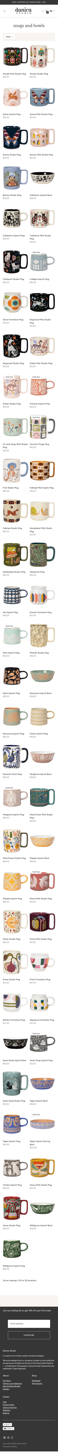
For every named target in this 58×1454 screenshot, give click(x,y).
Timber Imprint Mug (12, 1185)
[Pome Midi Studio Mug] (42, 922)
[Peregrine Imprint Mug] (15, 797)
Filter (8, 36)
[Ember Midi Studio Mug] (42, 346)
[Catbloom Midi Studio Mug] (42, 218)
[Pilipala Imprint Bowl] (42, 841)
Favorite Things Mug (39, 444)
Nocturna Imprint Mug (13, 733)
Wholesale (36, 1381)
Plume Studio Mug (11, 939)
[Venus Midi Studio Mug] (42, 1168)
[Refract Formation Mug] (15, 1003)
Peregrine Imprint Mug (13, 814)
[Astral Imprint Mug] (15, 97)
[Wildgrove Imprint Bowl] (42, 1208)
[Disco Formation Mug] (15, 302)
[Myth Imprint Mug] (15, 676)
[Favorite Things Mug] (42, 427)
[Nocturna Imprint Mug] (15, 716)
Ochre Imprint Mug (39, 733)
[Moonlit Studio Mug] (42, 635)
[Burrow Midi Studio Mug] (42, 137)
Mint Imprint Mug (11, 653)
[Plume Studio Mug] (15, 922)
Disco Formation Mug (13, 319)
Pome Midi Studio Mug (41, 939)
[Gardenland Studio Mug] (15, 555)
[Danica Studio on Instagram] (12, 1437)
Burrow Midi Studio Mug (41, 154)
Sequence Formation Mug (42, 1020)
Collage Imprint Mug (39, 279)
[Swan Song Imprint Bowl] (15, 1043)
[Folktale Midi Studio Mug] (42, 470)
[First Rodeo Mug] (15, 470)
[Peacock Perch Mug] (15, 757)
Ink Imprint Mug (10, 612)
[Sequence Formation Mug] (42, 1003)
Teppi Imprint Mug (11, 1141)
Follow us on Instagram (12, 1383)
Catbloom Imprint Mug (14, 235)
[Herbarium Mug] (42, 555)
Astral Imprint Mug (12, 114)
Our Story (7, 1381)
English (6, 1425)
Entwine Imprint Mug (40, 403)
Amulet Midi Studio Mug (14, 74)
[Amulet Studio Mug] (42, 56)
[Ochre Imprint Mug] (42, 716)
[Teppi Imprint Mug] (15, 1124)
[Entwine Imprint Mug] (42, 386)
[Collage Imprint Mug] (42, 262)
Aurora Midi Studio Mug (41, 114)
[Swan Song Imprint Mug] (42, 1043)
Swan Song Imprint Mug (41, 1060)
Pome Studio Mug (11, 979)
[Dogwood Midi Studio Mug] (42, 302)
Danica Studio (21, 1444)
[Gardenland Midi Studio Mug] (42, 511)
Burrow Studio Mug (12, 195)
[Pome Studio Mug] (15, 962)
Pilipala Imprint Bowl (39, 858)
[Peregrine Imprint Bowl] (42, 757)
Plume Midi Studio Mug (41, 898)
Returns (6, 1413)
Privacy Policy (8, 1405)
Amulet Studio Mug (39, 74)
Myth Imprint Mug (11, 693)
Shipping (6, 1410)
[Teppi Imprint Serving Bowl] (42, 1124)
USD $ (9, 1429)
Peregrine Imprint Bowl (40, 774)
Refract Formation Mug (14, 1020)
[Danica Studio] (23, 11)
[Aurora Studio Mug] (15, 137)
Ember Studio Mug (12, 403)
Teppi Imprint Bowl (39, 1101)
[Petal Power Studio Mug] (15, 841)
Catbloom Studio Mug (13, 279)
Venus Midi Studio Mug (41, 1185)
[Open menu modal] (4, 11)
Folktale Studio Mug (12, 528)
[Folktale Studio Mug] (15, 511)
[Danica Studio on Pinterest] (8, 1437)
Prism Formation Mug (40, 979)
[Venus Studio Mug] (15, 1208)
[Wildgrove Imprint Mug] (15, 1249)
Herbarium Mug (37, 572)
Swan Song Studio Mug (14, 1101)
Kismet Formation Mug (41, 612)
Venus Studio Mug (11, 1225)
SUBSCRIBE (29, 1335)
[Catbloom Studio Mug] (15, 262)
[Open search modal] (43, 11)
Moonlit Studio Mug (39, 653)
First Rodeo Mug (11, 488)
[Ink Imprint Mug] (15, 595)
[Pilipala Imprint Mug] (15, 881)
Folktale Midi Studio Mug (42, 488)
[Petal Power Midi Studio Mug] (42, 797)
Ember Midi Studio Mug (41, 363)
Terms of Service (10, 1407)
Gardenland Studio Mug (14, 572)
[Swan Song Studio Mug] (15, 1083)
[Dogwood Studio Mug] (15, 346)
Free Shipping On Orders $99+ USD (29, 2)
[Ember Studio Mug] (15, 386)
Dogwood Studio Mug (13, 363)
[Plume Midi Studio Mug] (42, 881)
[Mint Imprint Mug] (15, 635)
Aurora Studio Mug (12, 154)
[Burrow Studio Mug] (15, 178)
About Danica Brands (11, 1386)
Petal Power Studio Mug (14, 858)
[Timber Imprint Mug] (15, 1168)
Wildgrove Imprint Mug (14, 1266)
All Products (37, 1383)
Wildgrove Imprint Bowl (41, 1225)
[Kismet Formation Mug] (42, 595)
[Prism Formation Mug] (42, 962)
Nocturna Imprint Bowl (40, 693)
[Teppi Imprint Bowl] (42, 1083)
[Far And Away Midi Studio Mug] (15, 427)
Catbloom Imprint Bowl (41, 195)
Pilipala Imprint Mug (12, 898)
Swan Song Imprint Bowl (14, 1060)
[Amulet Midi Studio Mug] (15, 56)
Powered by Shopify (10, 1446)
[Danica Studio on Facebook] (5, 1437)
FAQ (4, 1402)
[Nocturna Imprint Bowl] (42, 676)
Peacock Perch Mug (12, 774)
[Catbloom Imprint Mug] (15, 218)
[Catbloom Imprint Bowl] (42, 178)
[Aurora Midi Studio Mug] (42, 97)
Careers (6, 1389)
